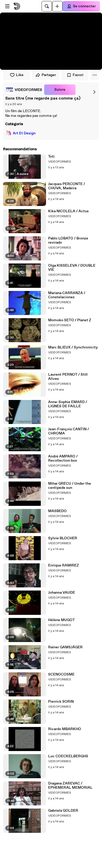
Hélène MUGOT (61, 620)
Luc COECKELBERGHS (68, 756)
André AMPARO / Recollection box (63, 458)
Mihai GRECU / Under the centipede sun (69, 486)
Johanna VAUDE (61, 593)
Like (20, 75)
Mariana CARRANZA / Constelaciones (66, 295)
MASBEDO (57, 511)
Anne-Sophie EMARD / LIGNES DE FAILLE (67, 404)
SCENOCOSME (61, 674)
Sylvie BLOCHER (62, 538)
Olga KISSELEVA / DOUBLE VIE (71, 268)
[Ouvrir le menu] (7, 6)
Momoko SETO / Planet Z (69, 320)
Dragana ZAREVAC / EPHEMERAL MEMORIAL (70, 785)
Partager (49, 75)
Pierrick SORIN (61, 702)
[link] (23, 89)
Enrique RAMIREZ (63, 565)
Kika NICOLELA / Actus (68, 211)
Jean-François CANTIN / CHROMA (68, 431)
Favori (78, 75)
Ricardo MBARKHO (64, 729)
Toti (51, 156)
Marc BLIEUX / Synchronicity (73, 347)
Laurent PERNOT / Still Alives (68, 377)
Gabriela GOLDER (63, 811)
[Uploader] (57, 6)
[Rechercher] (47, 6)
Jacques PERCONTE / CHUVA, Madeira (66, 186)
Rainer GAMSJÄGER (65, 647)
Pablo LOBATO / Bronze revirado (68, 240)
